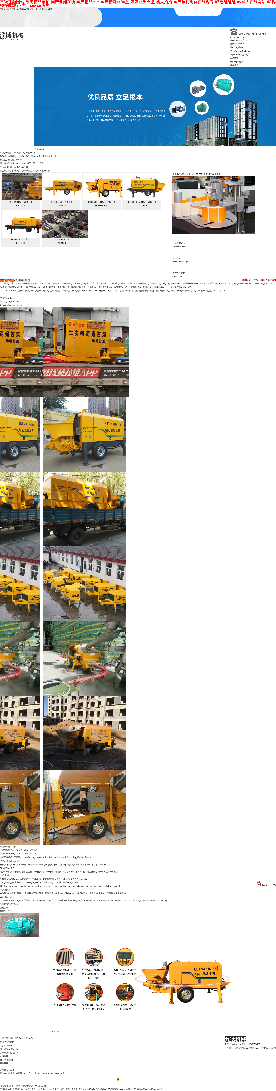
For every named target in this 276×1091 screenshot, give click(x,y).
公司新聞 (4, 936)
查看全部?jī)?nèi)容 (9, 326)
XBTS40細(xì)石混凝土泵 (21, 230)
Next (44, 177)
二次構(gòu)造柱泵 (61, 268)
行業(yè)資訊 (6, 939)
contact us (178, 303)
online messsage (180, 288)
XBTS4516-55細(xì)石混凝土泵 (101, 230)
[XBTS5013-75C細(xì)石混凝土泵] (145, 228)
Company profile (179, 273)
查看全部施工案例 (8, 875)
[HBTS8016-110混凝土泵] (25, 265)
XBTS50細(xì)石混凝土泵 (61, 230)
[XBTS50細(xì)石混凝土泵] (65, 228)
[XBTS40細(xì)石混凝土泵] (25, 228)
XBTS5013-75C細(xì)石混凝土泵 (141, 230)
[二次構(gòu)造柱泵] (65, 265)
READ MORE (21, 234)
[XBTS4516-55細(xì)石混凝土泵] (105, 228)
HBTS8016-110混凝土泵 (21, 268)
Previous (38, 177)
